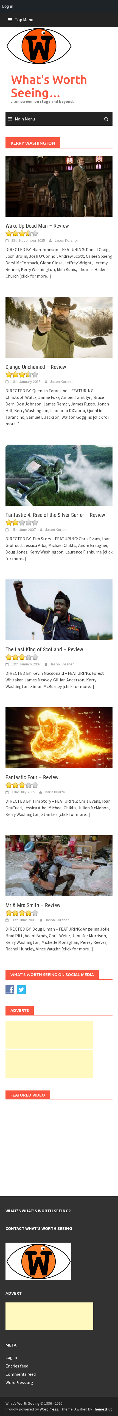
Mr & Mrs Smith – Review (32, 905)
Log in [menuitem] (7, 6)
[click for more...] (35, 276)
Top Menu (24, 19)
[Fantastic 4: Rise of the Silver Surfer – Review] (59, 474)
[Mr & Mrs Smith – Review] (59, 865)
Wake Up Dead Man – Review (37, 225)
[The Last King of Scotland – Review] (59, 609)
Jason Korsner (66, 240)
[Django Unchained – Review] (59, 327)
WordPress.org (19, 1382)
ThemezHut (102, 1409)
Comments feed (20, 1374)
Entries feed (16, 1366)
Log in (11, 1357)
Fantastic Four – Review (31, 777)
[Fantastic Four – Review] (59, 737)
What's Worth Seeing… (49, 86)
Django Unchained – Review (35, 367)
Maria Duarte (54, 791)
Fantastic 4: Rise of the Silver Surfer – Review (55, 515)
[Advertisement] (49, 1035)
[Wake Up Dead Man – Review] (59, 186)
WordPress (49, 1409)
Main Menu (25, 119)
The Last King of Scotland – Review (44, 649)
